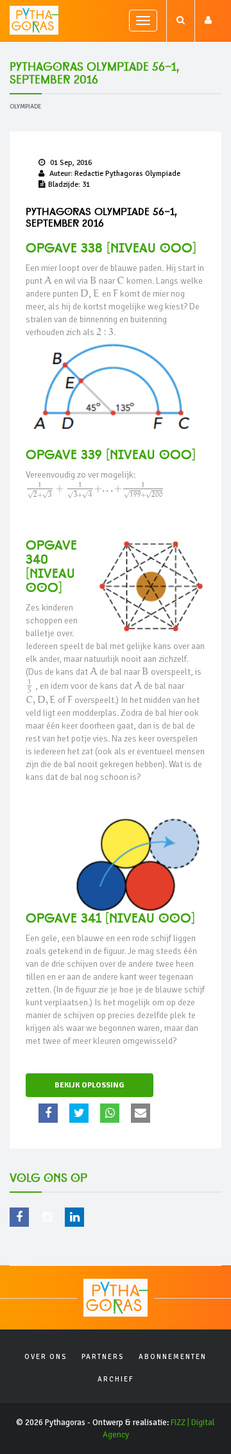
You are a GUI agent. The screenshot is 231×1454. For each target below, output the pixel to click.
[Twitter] (80, 1113)
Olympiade (26, 106)
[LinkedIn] (74, 1217)
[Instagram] (46, 1217)
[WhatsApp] (111, 1113)
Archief (116, 1379)
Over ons (45, 1357)
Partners (102, 1357)
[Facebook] (49, 1113)
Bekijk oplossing (89, 1085)
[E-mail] (142, 1113)
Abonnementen (173, 1357)
